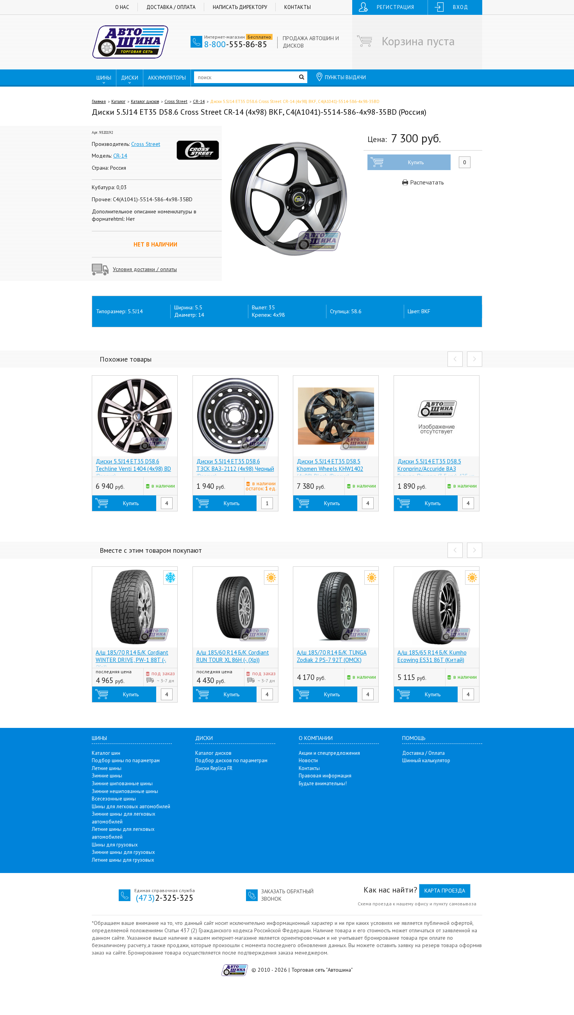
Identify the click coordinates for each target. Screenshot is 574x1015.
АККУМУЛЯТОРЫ (167, 78)
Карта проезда (444, 890)
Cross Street (175, 101)
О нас (122, 7)
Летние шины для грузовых (123, 860)
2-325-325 (164, 897)
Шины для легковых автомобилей (131, 806)
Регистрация (395, 7)
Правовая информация (325, 775)
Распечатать (426, 182)
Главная (99, 101)
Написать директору (240, 7)
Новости (308, 760)
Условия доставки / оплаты (145, 269)
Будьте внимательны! (323, 783)
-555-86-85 (235, 44)
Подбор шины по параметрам (126, 760)
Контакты (297, 7)
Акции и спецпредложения (329, 753)
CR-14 (199, 101)
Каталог (118, 101)
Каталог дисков (145, 101)
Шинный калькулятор (426, 760)
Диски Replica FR (213, 768)
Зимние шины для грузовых (123, 852)
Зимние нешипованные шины (125, 791)
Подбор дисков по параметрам (231, 760)
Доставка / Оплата (171, 7)
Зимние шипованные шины (122, 783)
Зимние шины (107, 775)
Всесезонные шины (114, 798)
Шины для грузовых (115, 844)
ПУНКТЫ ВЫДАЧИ (345, 77)
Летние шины (106, 768)
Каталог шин (106, 753)
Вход (460, 7)
